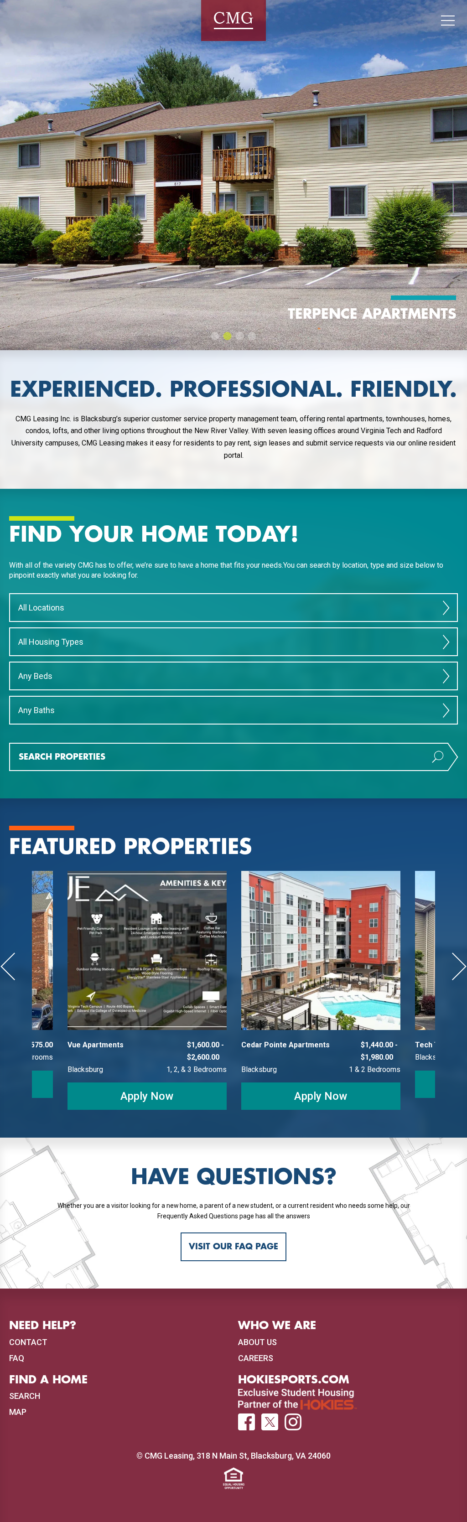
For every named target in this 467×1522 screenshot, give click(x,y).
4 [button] (252, 336)
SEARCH (24, 1396)
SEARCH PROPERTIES (62, 757)
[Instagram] (293, 1421)
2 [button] (227, 336)
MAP (17, 1412)
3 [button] (240, 336)
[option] (233, 175)
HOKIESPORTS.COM (293, 1379)
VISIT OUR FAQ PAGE (233, 1246)
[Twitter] (269, 1421)
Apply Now (146, 1096)
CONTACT (28, 1342)
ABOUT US (257, 1342)
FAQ (16, 1358)
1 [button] (215, 336)
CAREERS (255, 1358)
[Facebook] (246, 1422)
